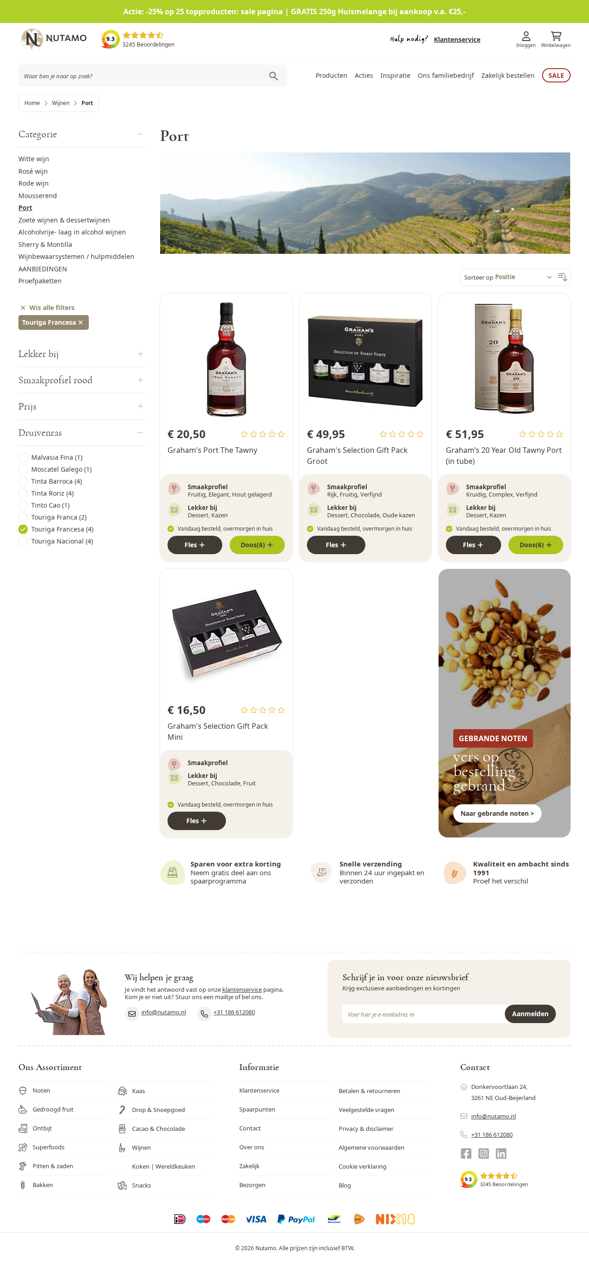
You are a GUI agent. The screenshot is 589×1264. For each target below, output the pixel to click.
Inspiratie (395, 75)
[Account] (526, 36)
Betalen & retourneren (369, 1091)
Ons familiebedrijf (446, 75)
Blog (345, 1185)
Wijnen (60, 103)
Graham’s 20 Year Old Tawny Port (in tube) (504, 455)
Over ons (251, 1147)
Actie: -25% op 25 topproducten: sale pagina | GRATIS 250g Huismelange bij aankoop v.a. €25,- (294, 11)
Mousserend (37, 195)
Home (32, 103)
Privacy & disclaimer (366, 1128)
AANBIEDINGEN (42, 268)
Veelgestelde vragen (366, 1110)
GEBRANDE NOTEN (493, 738)
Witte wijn (33, 158)
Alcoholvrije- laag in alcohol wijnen (72, 232)
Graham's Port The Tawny (212, 450)
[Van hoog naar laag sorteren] (562, 277)
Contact (250, 1128)
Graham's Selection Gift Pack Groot (357, 455)
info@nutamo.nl (163, 1012)
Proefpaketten (40, 280)
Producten (331, 75)
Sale (556, 75)
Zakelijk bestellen (508, 75)
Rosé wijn (33, 171)
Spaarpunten (257, 1109)
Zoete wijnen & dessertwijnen (64, 220)
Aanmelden (530, 1013)
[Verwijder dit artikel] (80, 322)
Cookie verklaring (363, 1166)
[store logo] (59, 39)
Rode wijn (33, 183)
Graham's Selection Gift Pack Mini (217, 731)
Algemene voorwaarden (371, 1147)
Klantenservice (457, 39)
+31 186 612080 (234, 1012)
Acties (364, 75)
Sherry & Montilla (45, 244)
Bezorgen (252, 1185)
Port (25, 207)
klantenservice (242, 989)
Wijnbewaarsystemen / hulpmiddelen (76, 256)
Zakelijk (249, 1166)
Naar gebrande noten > (497, 813)
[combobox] (152, 75)
